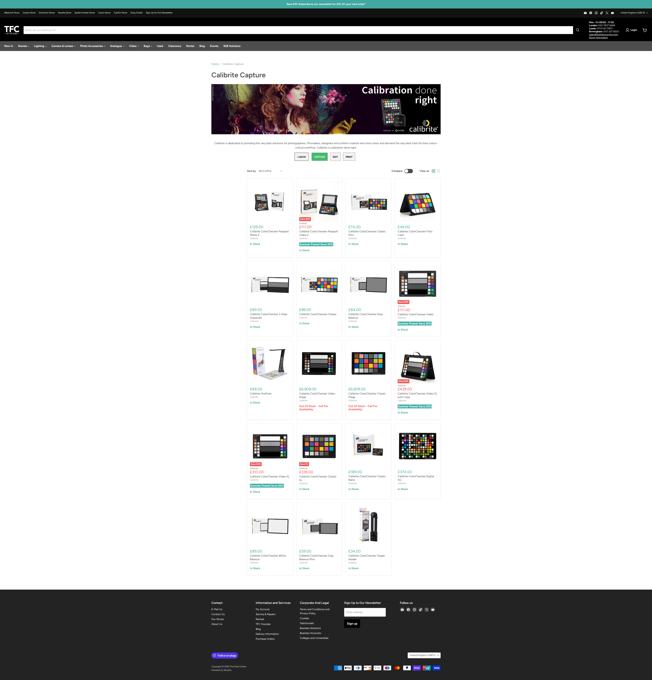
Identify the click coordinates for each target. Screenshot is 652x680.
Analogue (116, 46)
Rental (190, 46)
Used (160, 46)
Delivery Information (267, 633)
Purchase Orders (265, 638)
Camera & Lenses (62, 46)
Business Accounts (310, 633)
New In (8, 46)
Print (349, 157)
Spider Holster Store (85, 13)
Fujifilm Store (120, 13)
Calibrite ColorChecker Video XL (269, 476)
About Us (216, 624)
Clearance (174, 46)
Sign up (352, 623)
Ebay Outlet (136, 13)
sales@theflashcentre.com (603, 34)
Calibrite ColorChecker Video (415, 314)
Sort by (251, 171)
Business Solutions (310, 628)
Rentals (260, 619)
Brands (23, 46)
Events (214, 46)
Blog (202, 46)
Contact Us (218, 614)
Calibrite (254, 238)
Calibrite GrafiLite (260, 393)
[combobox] (298, 30)
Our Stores (217, 619)
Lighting (39, 46)
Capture (319, 157)
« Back (301, 157)
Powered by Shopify (221, 670)
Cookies (304, 618)
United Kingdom (633, 12)
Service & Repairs (265, 614)
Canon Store (104, 13)
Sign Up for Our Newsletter (159, 13)
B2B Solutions (231, 46)
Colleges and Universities (314, 638)
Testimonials (307, 623)
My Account (263, 609)
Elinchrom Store (47, 13)
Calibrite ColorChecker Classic (318, 314)
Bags (147, 46)
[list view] (438, 171)
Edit (335, 157)
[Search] (577, 30)
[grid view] (433, 171)
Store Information (598, 37)
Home (215, 64)
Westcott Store (11, 13)
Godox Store (29, 13)
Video (133, 46)
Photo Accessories (92, 46)
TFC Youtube (263, 624)
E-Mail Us (216, 609)
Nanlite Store (64, 13)
